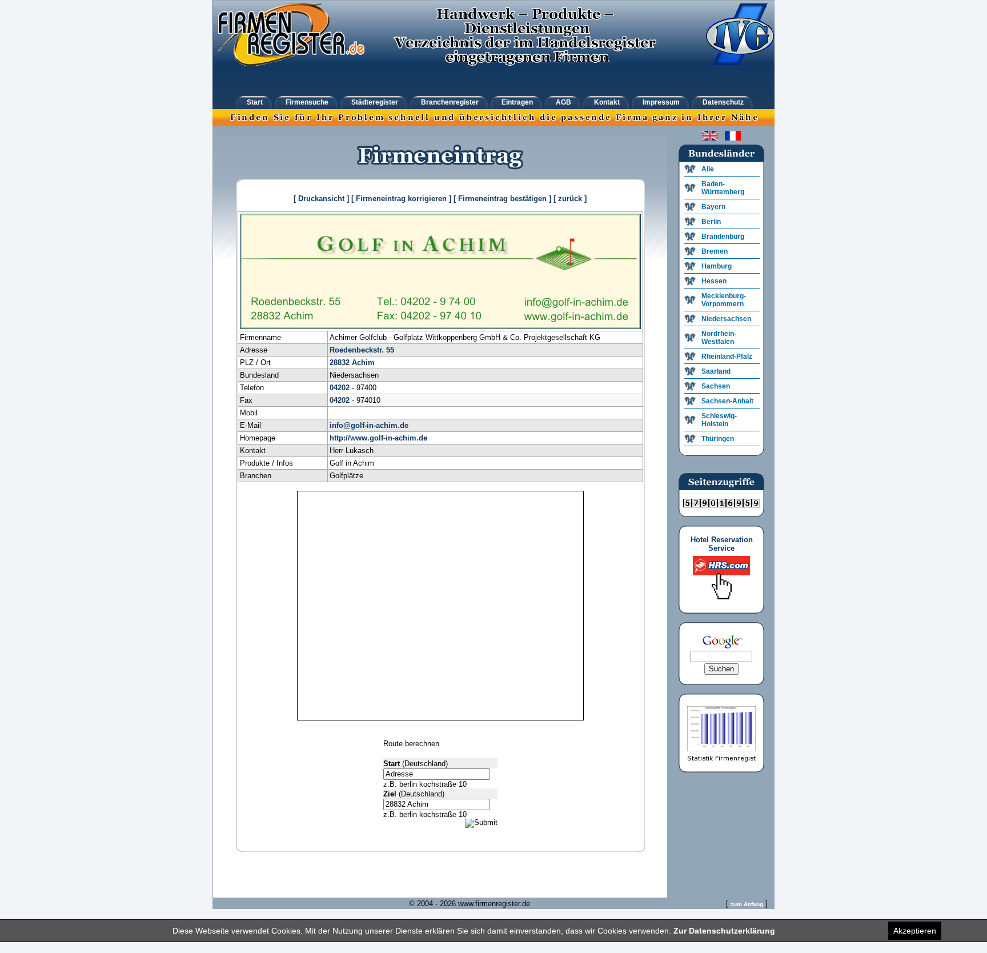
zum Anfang (747, 904)
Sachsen (715, 386)
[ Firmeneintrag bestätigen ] (502, 198)
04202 (340, 387)
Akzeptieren (914, 930)
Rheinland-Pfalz (726, 357)
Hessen (714, 281)
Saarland (716, 371)
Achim (363, 362)
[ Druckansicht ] (321, 198)
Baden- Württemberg (722, 188)
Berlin (711, 222)
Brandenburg (722, 237)
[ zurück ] (570, 198)
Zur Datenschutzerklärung (724, 930)
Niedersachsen (726, 319)
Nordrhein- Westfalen (718, 338)
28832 (340, 362)
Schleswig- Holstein (719, 420)
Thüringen (717, 439)
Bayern (713, 207)
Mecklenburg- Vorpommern (723, 300)
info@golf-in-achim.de (369, 425)
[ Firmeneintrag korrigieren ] (401, 198)
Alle (707, 169)
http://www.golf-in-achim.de (378, 438)
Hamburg (716, 266)
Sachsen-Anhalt (727, 401)
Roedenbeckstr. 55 (362, 350)
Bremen (714, 251)
